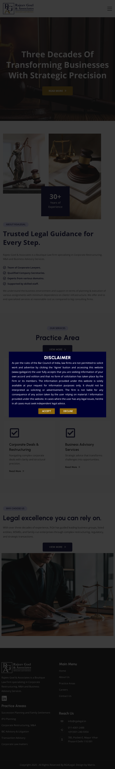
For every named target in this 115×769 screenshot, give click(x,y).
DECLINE (68, 411)
